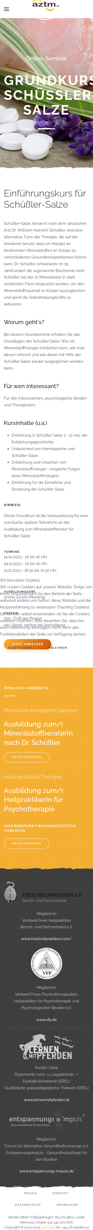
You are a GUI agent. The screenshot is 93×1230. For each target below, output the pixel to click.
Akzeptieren (20, 647)
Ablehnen (58, 647)
